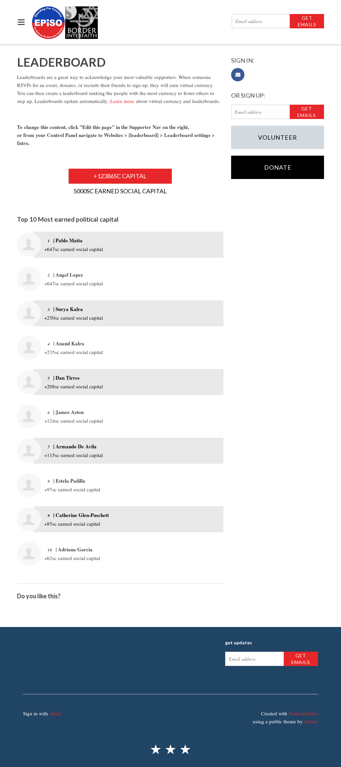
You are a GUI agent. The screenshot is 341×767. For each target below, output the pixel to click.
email (55, 713)
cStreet (311, 721)
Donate (277, 167)
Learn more (122, 101)
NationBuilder (303, 713)
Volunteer (277, 137)
